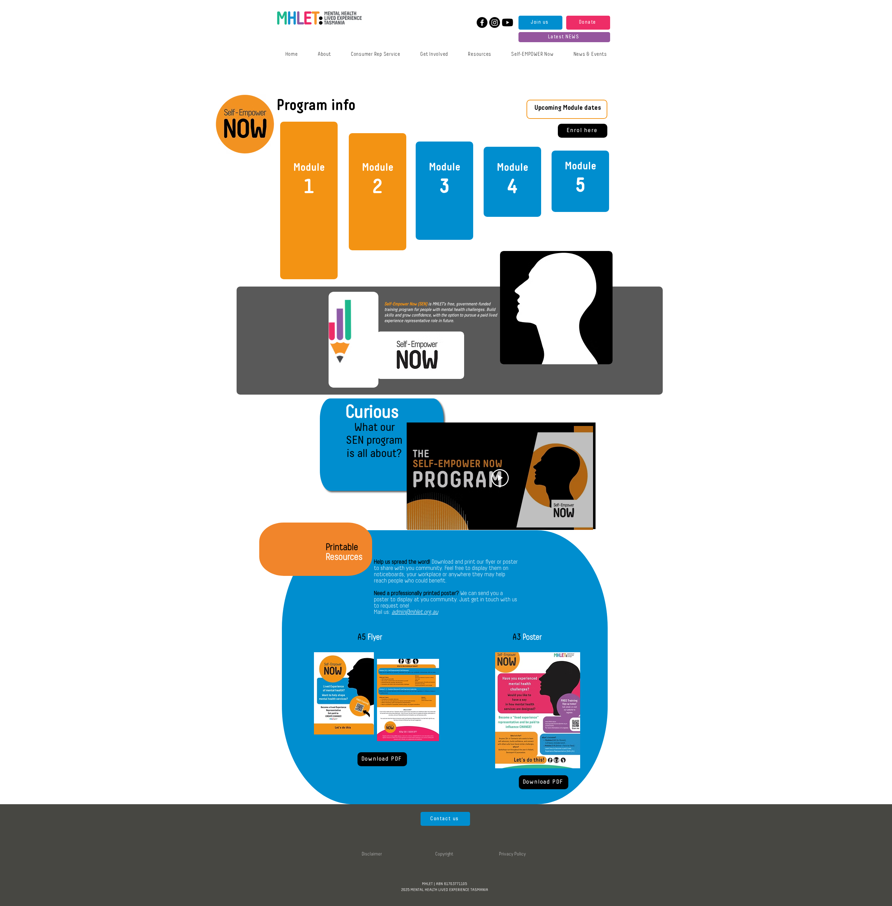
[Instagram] (494, 22)
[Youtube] (507, 22)
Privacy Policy (512, 854)
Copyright (444, 854)
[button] (590, 54)
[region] (309, 200)
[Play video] (500, 478)
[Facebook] (482, 22)
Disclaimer (372, 854)
